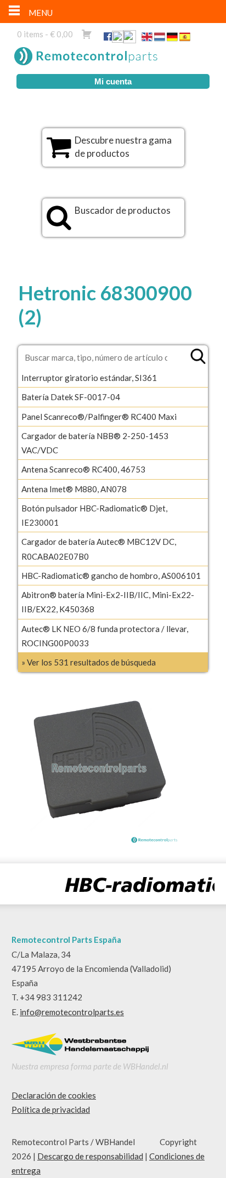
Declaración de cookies (54, 1095)
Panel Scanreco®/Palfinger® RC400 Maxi (99, 417)
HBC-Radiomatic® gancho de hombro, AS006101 (111, 576)
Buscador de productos (123, 210)
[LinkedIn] (118, 39)
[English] (147, 39)
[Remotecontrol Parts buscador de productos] (59, 223)
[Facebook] (108, 36)
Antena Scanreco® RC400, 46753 (83, 469)
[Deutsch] (172, 39)
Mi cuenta (113, 81)
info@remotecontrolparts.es (72, 1012)
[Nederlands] (159, 39)
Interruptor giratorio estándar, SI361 (89, 378)
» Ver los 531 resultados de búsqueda (88, 662)
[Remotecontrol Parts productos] (59, 153)
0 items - (45, 34)
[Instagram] (129, 39)
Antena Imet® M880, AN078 (74, 489)
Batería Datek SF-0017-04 (70, 397)
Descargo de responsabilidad (90, 1156)
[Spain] (184, 39)
